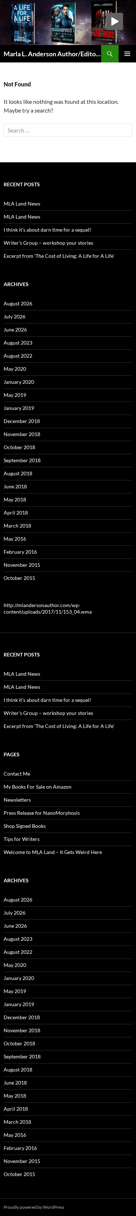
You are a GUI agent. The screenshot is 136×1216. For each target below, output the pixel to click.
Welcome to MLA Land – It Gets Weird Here (53, 852)
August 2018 (18, 473)
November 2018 (22, 434)
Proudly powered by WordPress (34, 1207)
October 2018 (19, 447)
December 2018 (22, 421)
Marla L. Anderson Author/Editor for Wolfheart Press (52, 54)
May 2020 (15, 369)
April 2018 (16, 512)
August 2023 (18, 342)
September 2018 (22, 460)
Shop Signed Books (25, 826)
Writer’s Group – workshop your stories (48, 243)
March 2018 (17, 525)
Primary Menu (127, 53)
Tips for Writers (22, 839)
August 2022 (18, 356)
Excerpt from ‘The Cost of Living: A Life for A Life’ (59, 256)
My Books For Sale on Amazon (37, 787)
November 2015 (22, 565)
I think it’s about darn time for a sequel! (47, 230)
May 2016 (15, 539)
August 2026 (18, 303)
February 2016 (20, 552)
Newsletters (17, 800)
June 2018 (15, 486)
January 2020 (19, 382)
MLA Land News (22, 203)
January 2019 (19, 408)
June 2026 (15, 329)
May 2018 (15, 499)
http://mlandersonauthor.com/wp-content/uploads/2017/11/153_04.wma (48, 608)
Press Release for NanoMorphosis (42, 813)
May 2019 (15, 395)
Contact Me (17, 773)
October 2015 (19, 578)
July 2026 (14, 316)
